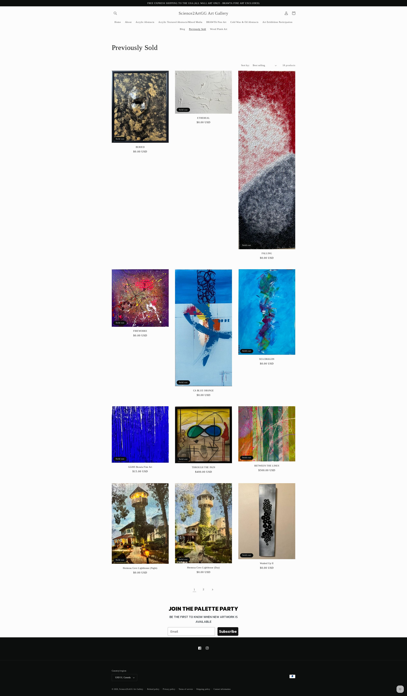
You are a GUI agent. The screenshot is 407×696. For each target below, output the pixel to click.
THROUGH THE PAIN (203, 467)
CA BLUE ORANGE (203, 390)
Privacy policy (169, 689)
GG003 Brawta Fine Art (140, 467)
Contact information (222, 689)
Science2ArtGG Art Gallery (131, 689)
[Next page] (212, 589)
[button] (115, 13)
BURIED (140, 147)
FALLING (267, 253)
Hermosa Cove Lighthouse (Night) (140, 568)
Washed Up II (267, 563)
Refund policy (153, 689)
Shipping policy (203, 689)
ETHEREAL (203, 118)
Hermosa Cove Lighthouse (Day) (203, 567)
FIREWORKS (140, 331)
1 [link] (194, 589)
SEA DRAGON (266, 359)
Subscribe (228, 631)
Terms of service (186, 689)
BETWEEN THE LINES (266, 465)
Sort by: (245, 65)
